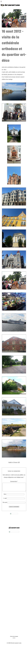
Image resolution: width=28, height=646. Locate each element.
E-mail (4, 498)
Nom (5, 494)
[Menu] (2, 5)
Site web (5, 502)
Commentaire (14, 481)
